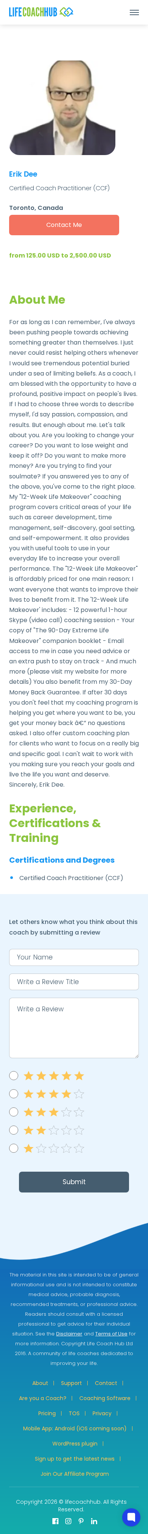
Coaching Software (105, 1398)
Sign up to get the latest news (75, 1459)
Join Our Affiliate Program (75, 1474)
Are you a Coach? (42, 1398)
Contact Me (64, 224)
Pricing (47, 1413)
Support (71, 1383)
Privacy (102, 1413)
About (40, 1383)
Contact (106, 1383)
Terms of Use (111, 1333)
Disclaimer (69, 1333)
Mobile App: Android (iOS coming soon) (75, 1428)
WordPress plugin (75, 1443)
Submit (74, 1181)
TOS (74, 1413)
